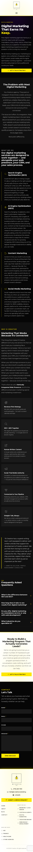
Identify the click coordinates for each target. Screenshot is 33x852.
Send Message (10, 756)
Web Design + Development (24, 822)
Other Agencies (8, 839)
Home (3, 805)
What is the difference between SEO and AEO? (14, 596)
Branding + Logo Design (25, 808)
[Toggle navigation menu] (16, 13)
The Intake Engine (25, 819)
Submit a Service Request (18, 800)
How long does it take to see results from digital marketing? (14, 604)
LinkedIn (17, 795)
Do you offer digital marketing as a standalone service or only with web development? (13, 613)
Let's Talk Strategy (18, 70)
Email (3, 716)
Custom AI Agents (25, 812)
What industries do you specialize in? (10, 622)
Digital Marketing (23, 815)
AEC (4, 830)
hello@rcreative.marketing (17, 792)
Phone (3, 725)
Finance (5, 833)
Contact (4, 815)
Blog (3, 811)
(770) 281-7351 (17, 789)
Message (4, 733)
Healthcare (7, 836)
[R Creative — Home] (16, 5)
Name (3, 707)
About (3, 808)
